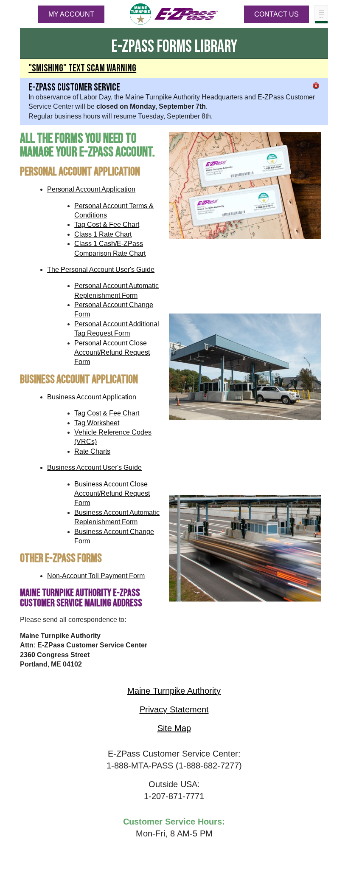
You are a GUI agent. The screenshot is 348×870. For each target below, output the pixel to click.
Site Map (174, 728)
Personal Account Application (91, 189)
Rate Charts (92, 451)
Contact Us (276, 14)
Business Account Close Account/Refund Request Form (112, 493)
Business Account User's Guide (94, 467)
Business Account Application (91, 397)
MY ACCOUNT (71, 14)
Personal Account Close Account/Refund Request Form (112, 352)
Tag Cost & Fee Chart (106, 224)
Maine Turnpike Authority (174, 690)
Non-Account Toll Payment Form (96, 575)
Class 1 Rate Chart (103, 234)
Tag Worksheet (96, 423)
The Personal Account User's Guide (100, 269)
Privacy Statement (174, 709)
